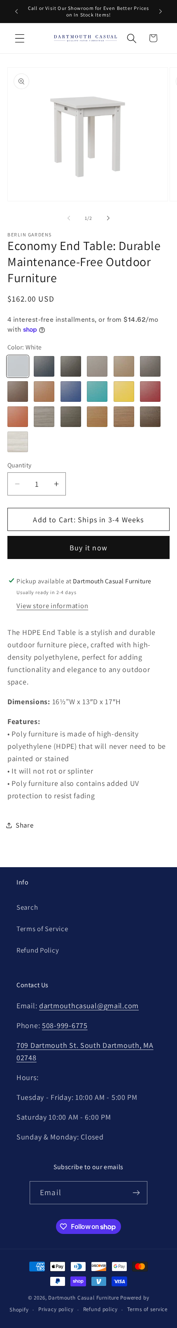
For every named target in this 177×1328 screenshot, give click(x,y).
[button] (20, 38)
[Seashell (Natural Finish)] (17, 442)
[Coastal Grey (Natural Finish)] (71, 416)
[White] (17, 366)
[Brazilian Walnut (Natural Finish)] (150, 416)
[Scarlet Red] (150, 391)
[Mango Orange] (17, 416)
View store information (52, 605)
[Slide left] (69, 218)
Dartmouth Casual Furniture (83, 1297)
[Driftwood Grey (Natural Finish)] (44, 416)
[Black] (71, 366)
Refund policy (100, 1309)
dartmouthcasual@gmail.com (89, 1005)
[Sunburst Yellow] (124, 391)
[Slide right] (108, 218)
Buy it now (88, 547)
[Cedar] (44, 391)
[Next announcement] (160, 11)
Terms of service (147, 1309)
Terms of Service (42, 928)
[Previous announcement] (16, 11)
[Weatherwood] (124, 366)
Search (27, 907)
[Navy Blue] (44, 366)
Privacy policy (56, 1309)
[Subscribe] (136, 1192)
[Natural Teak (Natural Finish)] (97, 416)
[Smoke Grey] (150, 366)
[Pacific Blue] (71, 391)
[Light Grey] (97, 366)
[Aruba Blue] (97, 391)
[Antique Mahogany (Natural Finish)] (124, 416)
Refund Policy (37, 950)
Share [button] (25, 825)
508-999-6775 (65, 1025)
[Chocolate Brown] (17, 391)
